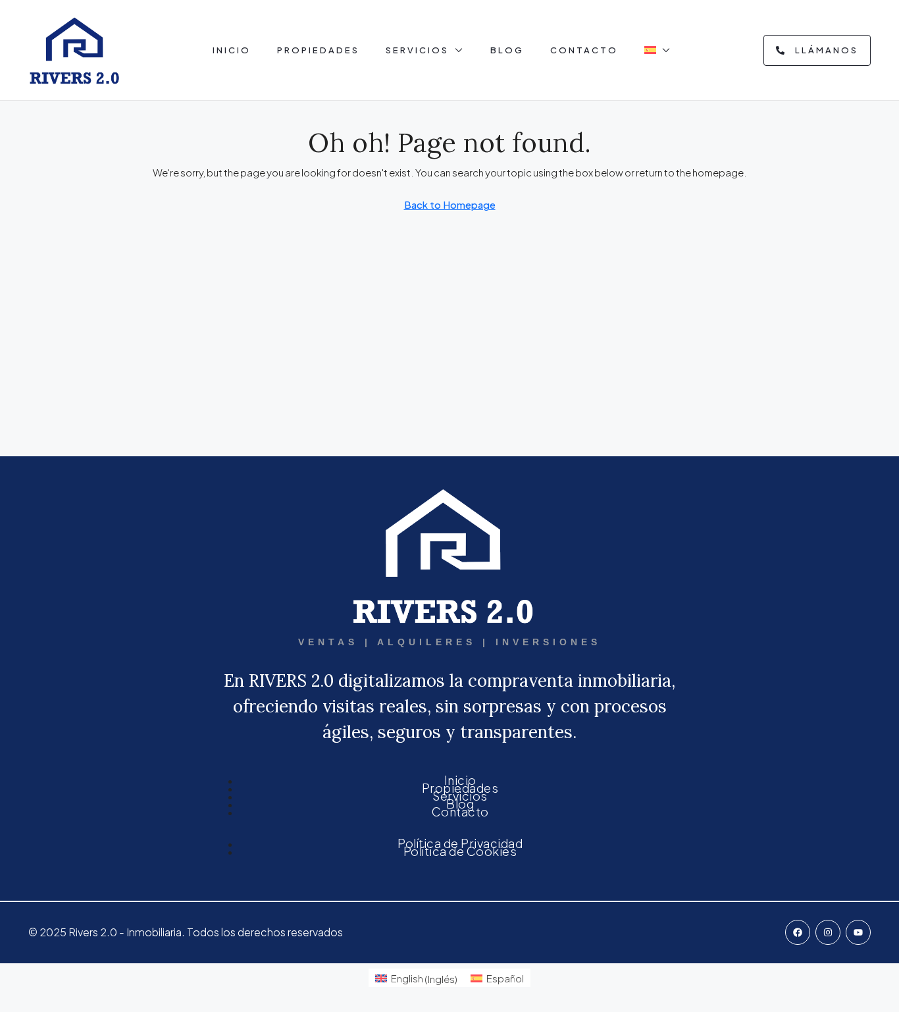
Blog (507, 50)
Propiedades (318, 50)
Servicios (417, 50)
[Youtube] (858, 932)
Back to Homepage (450, 204)
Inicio (232, 50)
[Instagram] (827, 932)
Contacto (584, 50)
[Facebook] (797, 932)
